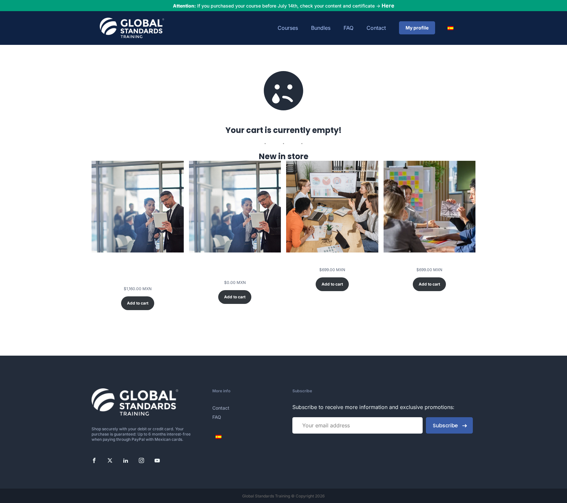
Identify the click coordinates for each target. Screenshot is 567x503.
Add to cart (137, 303)
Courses (288, 28)
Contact (376, 28)
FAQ (348, 28)
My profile (417, 27)
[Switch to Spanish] (451, 28)
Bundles (320, 28)
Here (388, 5)
